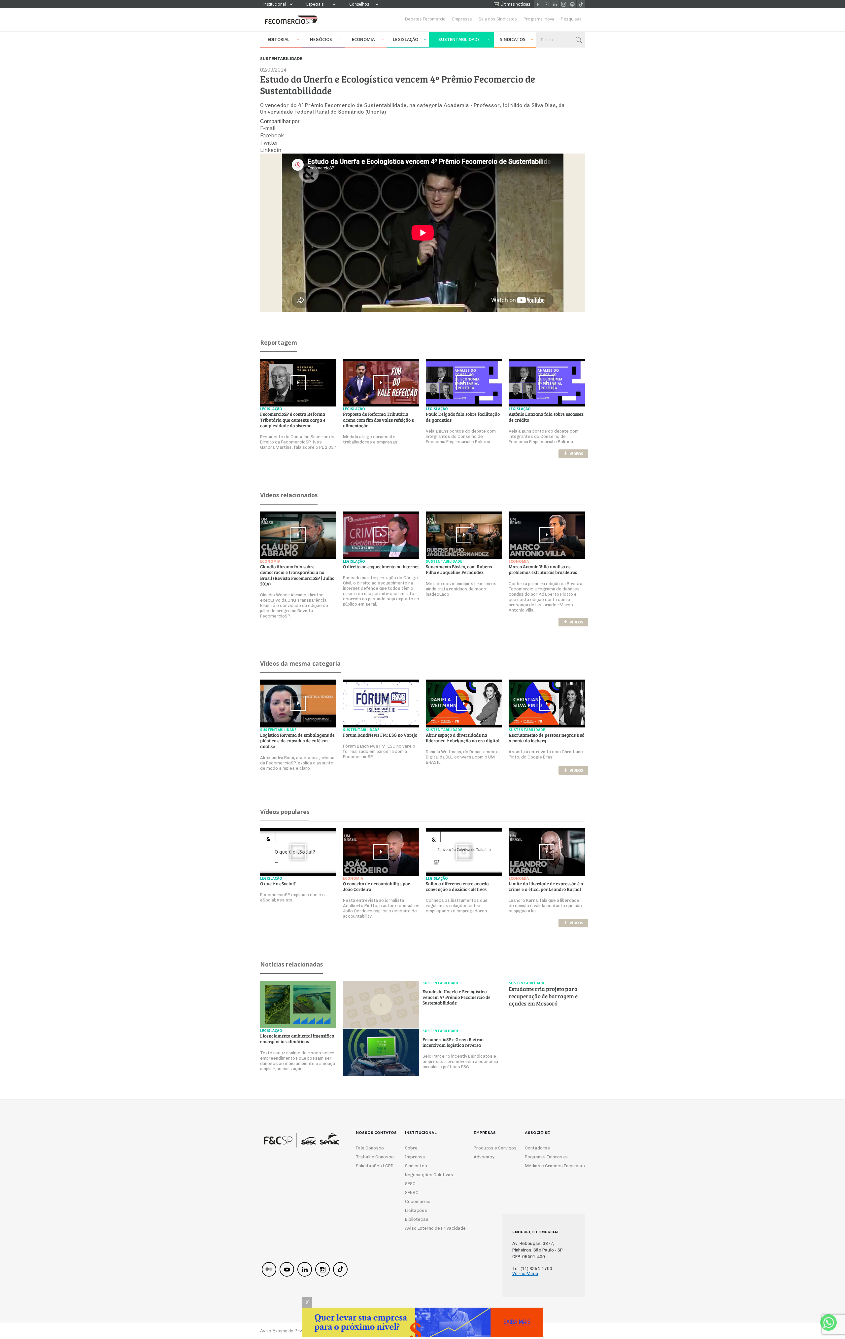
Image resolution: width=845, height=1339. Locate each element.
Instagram (563, 4)
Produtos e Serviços (491, 1147)
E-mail (267, 128)
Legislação (405, 39)
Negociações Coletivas (429, 1174)
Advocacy (484, 1156)
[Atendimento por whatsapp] (828, 1322)
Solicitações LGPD (372, 1165)
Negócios (321, 39)
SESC (410, 1183)
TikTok (581, 4)
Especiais (314, 4)
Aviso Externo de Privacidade (429, 1228)
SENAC (412, 1192)
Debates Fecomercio (425, 19)
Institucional (274, 4)
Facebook (538, 4)
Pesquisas (571, 19)
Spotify (572, 4)
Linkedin (555, 4)
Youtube (546, 4)
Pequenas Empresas (546, 1156)
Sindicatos (512, 39)
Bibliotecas (416, 1219)
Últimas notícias (515, 4)
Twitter (269, 142)
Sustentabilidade (459, 39)
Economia (363, 39)
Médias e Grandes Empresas (549, 1165)
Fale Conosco (370, 1147)
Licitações (416, 1210)
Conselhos (359, 4)
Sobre (411, 1147)
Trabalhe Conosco (372, 1156)
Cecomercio (417, 1201)
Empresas (462, 19)
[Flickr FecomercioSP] (269, 1269)
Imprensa (415, 1156)
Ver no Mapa (525, 1273)
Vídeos (573, 453)
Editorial (278, 39)
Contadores (537, 1147)
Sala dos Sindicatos (498, 19)
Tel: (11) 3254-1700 (532, 1268)
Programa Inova (539, 19)
